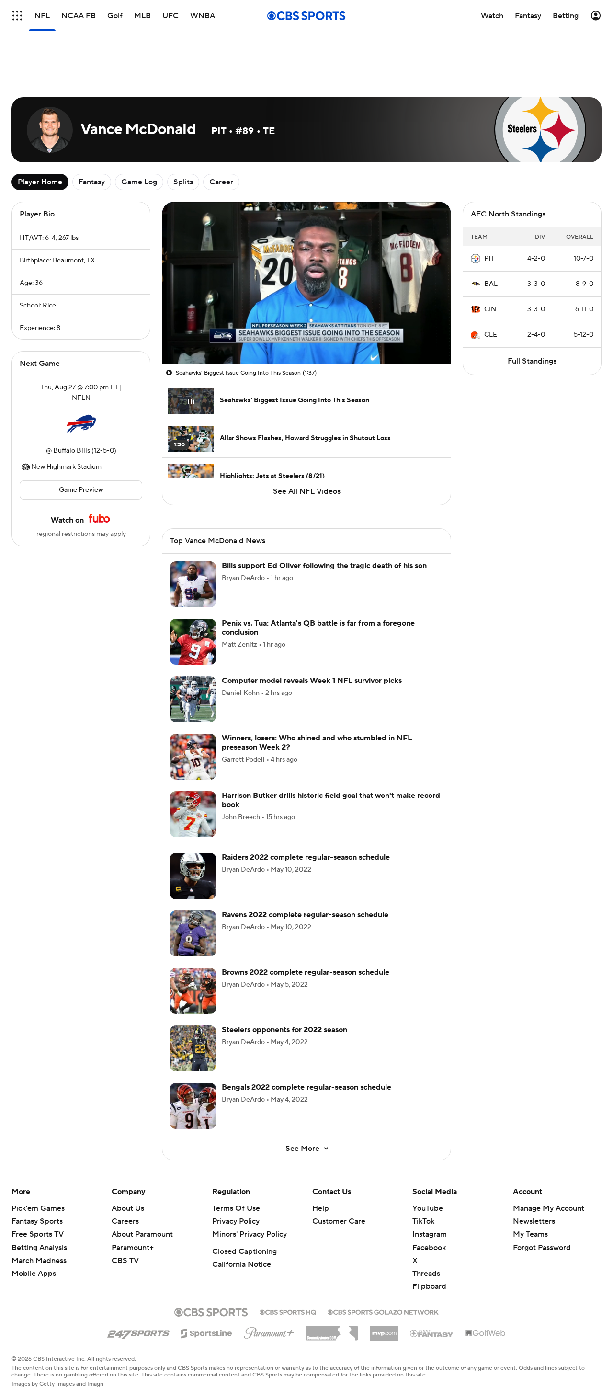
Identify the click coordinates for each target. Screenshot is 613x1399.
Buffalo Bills (71, 450)
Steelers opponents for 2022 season (284, 1030)
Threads (426, 1273)
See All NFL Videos (307, 491)
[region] (306, 283)
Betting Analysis (39, 1247)
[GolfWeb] (485, 1333)
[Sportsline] (206, 1332)
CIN (490, 309)
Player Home (40, 182)
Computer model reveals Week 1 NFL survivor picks (312, 680)
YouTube (427, 1208)
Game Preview (81, 490)
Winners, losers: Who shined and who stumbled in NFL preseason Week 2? (317, 742)
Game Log (139, 182)
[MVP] (384, 1329)
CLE (490, 334)
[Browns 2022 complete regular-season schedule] (193, 991)
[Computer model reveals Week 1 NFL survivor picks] (193, 699)
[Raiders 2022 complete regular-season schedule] (193, 876)
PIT (489, 258)
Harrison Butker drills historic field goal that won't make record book (331, 800)
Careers (125, 1221)
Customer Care (338, 1221)
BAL (491, 284)
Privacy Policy (236, 1221)
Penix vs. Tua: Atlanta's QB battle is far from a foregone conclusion (318, 627)
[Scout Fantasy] (432, 1333)
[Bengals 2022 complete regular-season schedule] (193, 1106)
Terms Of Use (236, 1208)
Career (221, 182)
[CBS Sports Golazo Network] (383, 1311)
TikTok (423, 1221)
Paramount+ (133, 1247)
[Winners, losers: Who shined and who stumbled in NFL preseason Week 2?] (193, 757)
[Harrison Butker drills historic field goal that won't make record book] (193, 814)
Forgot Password (542, 1247)
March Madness (39, 1260)
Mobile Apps (33, 1273)
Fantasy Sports (37, 1221)
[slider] (306, 337)
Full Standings (532, 361)
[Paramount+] (269, 1331)
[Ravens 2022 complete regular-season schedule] (193, 933)
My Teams (530, 1234)
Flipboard (429, 1286)
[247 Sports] (138, 1331)
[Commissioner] (332, 1329)
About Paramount (142, 1234)
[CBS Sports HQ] (288, 1311)
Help (320, 1208)
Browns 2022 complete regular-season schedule (305, 972)
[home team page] (81, 424)
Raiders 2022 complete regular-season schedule (306, 857)
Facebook (429, 1247)
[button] (179, 351)
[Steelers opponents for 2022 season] (193, 1048)
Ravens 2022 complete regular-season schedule (305, 915)
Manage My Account (548, 1208)
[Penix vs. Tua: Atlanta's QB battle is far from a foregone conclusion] (193, 642)
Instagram (429, 1234)
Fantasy (92, 182)
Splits (183, 182)
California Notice (241, 1264)
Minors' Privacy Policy (249, 1234)
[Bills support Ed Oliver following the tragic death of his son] (193, 584)
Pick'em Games (38, 1208)
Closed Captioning (244, 1251)
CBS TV (125, 1260)
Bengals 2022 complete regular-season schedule (306, 1087)
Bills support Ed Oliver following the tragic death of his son (324, 565)
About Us (128, 1208)
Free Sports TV (37, 1234)
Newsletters (534, 1221)
